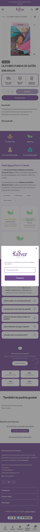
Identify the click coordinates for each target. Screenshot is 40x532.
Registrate (20, 278)
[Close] (36, 248)
